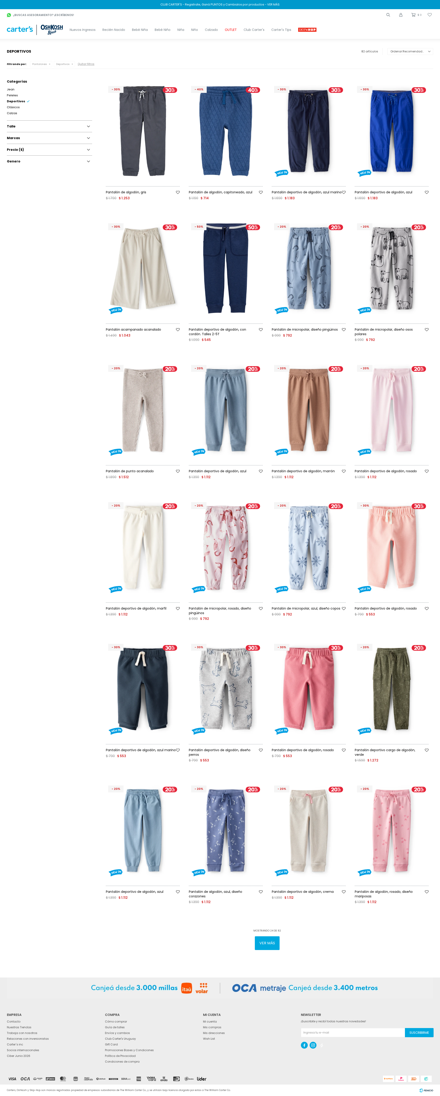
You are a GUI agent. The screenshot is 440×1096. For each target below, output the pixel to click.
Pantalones (39, 64)
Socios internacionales (23, 1050)
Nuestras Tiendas (19, 1027)
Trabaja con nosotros (22, 1033)
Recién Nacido (113, 29)
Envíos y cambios (117, 1033)
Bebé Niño (162, 29)
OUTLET (231, 29)
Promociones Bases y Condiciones (129, 1050)
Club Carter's (254, 29)
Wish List (209, 1039)
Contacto (13, 1021)
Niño (194, 29)
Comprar (153, 188)
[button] (388, 15)
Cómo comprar (116, 1021)
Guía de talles (115, 1027)
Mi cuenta (210, 1021)
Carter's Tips (281, 29)
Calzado (211, 29)
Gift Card (111, 1044)
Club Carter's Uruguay (120, 1039)
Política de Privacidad (120, 1056)
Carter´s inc (15, 1044)
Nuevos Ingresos (83, 29)
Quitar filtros (86, 64)
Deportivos (63, 64)
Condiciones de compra (122, 1062)
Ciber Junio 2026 (18, 1056)
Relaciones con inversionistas (28, 1039)
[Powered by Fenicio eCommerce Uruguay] (426, 1090)
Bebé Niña (140, 29)
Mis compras (212, 1027)
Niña (180, 29)
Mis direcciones (214, 1033)
